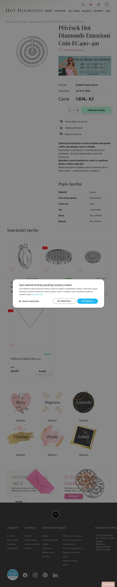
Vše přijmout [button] (88, 301)
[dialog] (58, 293)
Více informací (37, 294)
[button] (29, 301)
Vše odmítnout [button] (64, 301)
